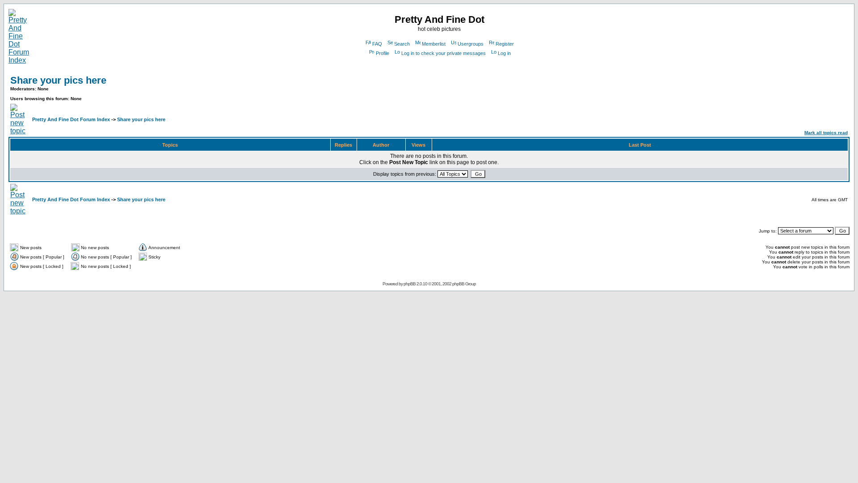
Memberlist (434, 44)
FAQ (377, 44)
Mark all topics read (826, 132)
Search (402, 44)
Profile (382, 53)
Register (505, 44)
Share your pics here (58, 80)
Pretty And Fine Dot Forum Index (71, 119)
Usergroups (471, 44)
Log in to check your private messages (443, 53)
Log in (504, 53)
